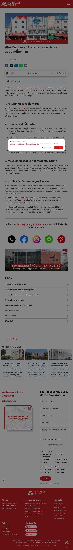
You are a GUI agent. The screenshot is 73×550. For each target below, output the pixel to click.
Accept (59, 147)
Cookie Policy (35, 144)
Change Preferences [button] (47, 147)
